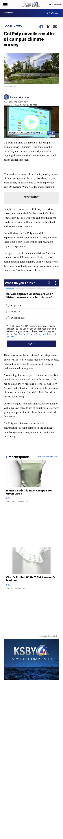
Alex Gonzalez (21, 97)
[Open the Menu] (5, 4)
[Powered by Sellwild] (52, 636)
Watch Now (54, 4)
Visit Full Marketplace (47, 457)
